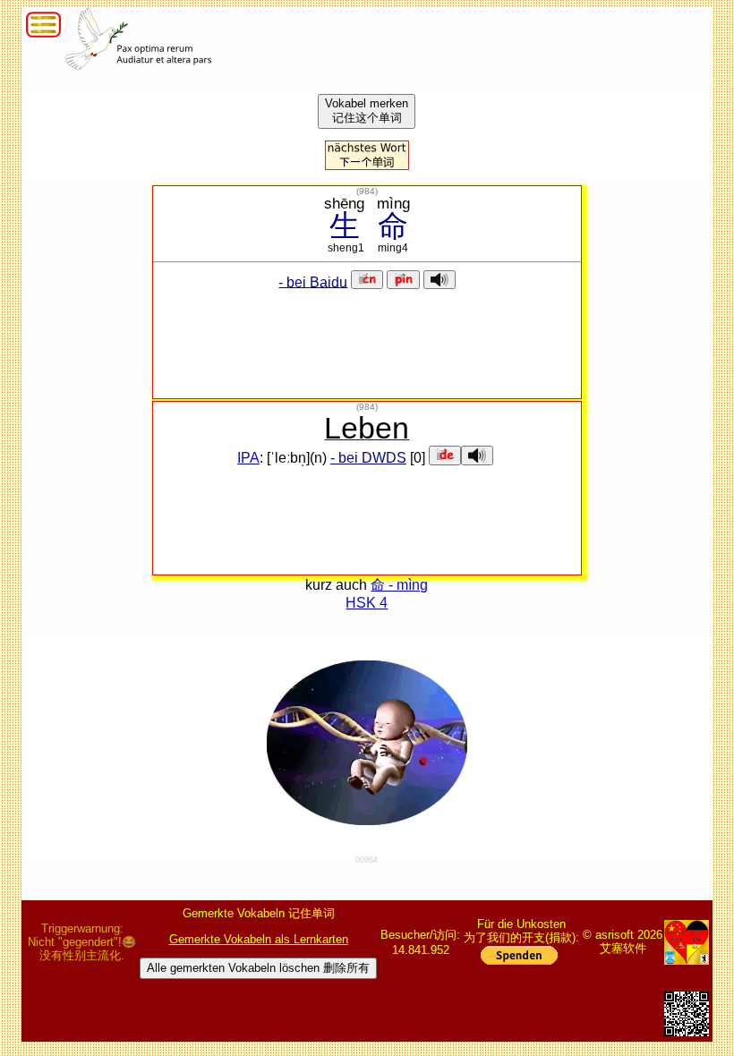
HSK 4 (367, 602)
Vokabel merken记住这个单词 (366, 110)
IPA (248, 457)
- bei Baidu (312, 281)
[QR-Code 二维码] (686, 1014)
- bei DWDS (368, 457)
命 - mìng (399, 584)
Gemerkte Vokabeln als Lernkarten (258, 939)
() (367, 191)
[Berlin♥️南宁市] (686, 942)
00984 (366, 860)
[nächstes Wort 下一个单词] (367, 165)
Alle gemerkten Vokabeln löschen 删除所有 (258, 968)
